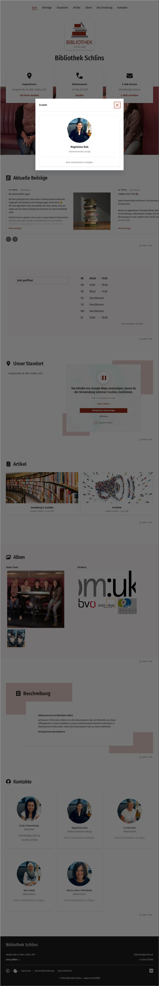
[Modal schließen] (79, 493)
